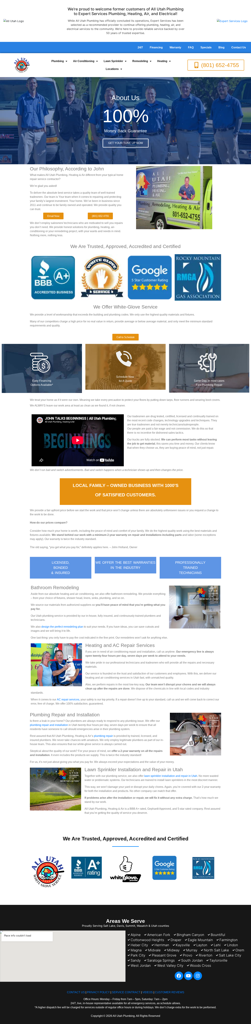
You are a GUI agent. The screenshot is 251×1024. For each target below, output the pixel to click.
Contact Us (238, 47)
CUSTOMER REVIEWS (169, 992)
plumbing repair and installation (49, 725)
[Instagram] (197, 976)
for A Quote (125, 380)
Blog (221, 47)
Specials (206, 47)
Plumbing (57, 61)
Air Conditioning (83, 61)
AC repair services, (68, 699)
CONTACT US (76, 992)
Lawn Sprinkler (113, 61)
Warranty (175, 47)
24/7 (140, 47)
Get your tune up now (125, 143)
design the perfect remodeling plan (62, 626)
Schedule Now (125, 376)
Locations (112, 69)
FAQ (191, 47)
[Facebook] (179, 976)
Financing (156, 47)
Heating (162, 61)
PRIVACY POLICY (98, 992)
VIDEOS (147, 992)
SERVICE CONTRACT (126, 992)
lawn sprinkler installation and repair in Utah (170, 775)
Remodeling (140, 61)
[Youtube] (188, 976)
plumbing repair (103, 735)
